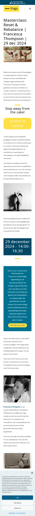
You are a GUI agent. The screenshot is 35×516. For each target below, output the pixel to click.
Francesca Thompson (12, 407)
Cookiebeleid (12, 513)
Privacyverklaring (20, 513)
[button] (32, 473)
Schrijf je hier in (18, 123)
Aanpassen (17, 508)
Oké (17, 497)
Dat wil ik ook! (17, 325)
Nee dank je (17, 503)
